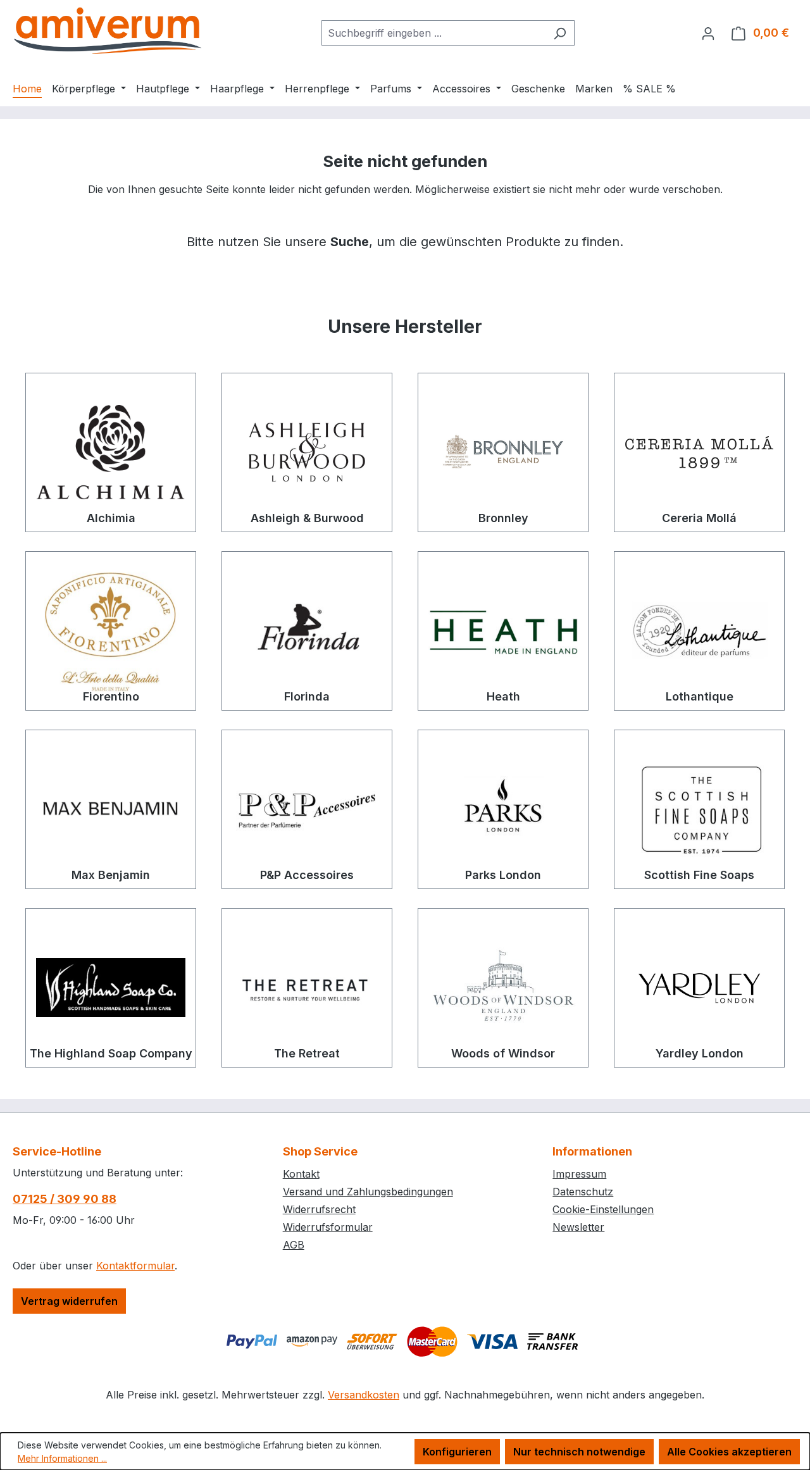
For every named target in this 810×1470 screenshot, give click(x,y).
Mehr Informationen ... (62, 1458)
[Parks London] (503, 809)
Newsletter (578, 1227)
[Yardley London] (699, 988)
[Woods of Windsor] (503, 988)
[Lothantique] (699, 631)
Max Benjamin (111, 874)
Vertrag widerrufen (69, 1301)
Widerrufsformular (328, 1227)
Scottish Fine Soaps (699, 874)
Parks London (503, 874)
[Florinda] (307, 631)
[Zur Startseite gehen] (107, 30)
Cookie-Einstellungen (603, 1209)
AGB (293, 1244)
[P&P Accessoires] (307, 809)
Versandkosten (363, 1394)
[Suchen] (560, 33)
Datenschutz (582, 1191)
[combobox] (433, 33)
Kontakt (301, 1174)
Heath (503, 696)
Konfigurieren (457, 1451)
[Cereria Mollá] (699, 452)
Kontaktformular (135, 1265)
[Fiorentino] (110, 631)
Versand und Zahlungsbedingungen (368, 1191)
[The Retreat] (307, 988)
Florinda (307, 696)
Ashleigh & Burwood (307, 518)
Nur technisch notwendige (579, 1451)
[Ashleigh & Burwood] (307, 452)
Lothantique (699, 696)
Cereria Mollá (699, 518)
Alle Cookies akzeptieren (729, 1451)
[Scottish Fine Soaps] (699, 809)
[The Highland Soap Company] (110, 988)
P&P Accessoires (307, 874)
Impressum (579, 1174)
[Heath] (503, 631)
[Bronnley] (503, 452)
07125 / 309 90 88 (64, 1198)
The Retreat (307, 1053)
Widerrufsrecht (319, 1209)
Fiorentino (111, 696)
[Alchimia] (110, 452)
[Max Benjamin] (110, 809)
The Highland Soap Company (111, 1053)
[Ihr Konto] (708, 33)
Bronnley (503, 518)
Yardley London (700, 1053)
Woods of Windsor (503, 1053)
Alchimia (111, 518)
